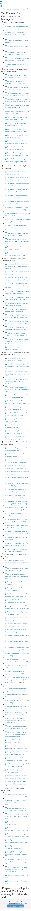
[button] (1, 1)
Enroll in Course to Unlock (15, 906)
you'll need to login (22, 903)
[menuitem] (1, 4)
